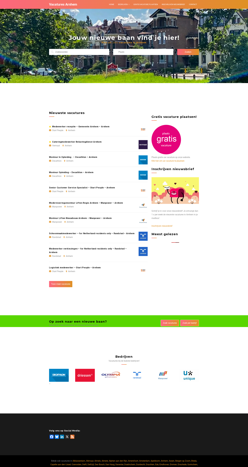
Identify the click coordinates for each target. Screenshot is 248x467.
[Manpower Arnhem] (137, 375)
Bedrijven (123, 4)
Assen (171, 461)
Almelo (97, 461)
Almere (105, 461)
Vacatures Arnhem (63, 4)
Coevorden (76, 464)
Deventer (119, 464)
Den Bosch (100, 464)
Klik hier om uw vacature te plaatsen (168, 161)
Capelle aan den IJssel (60, 464)
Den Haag (110, 464)
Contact (193, 4)
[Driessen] (59, 375)
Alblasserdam (79, 461)
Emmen (173, 464)
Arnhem (164, 461)
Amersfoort (133, 461)
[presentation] (49, 383)
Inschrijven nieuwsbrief (173, 4)
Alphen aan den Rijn (118, 461)
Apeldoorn (155, 461)
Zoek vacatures (170, 323)
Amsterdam (144, 461)
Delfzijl (91, 464)
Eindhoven (164, 464)
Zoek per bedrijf (190, 323)
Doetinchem (129, 464)
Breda (194, 461)
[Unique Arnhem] (163, 375)
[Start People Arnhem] (189, 375)
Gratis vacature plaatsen (145, 4)
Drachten (150, 464)
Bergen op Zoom (182, 461)
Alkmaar (90, 461)
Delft (84, 464)
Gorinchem (192, 464)
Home (111, 4)
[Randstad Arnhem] (111, 375)
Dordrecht (140, 464)
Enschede (182, 464)
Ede (156, 464)
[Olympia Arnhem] (85, 375)
